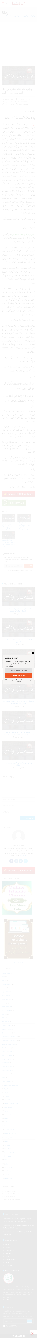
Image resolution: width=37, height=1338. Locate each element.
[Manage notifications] (32, 1333)
